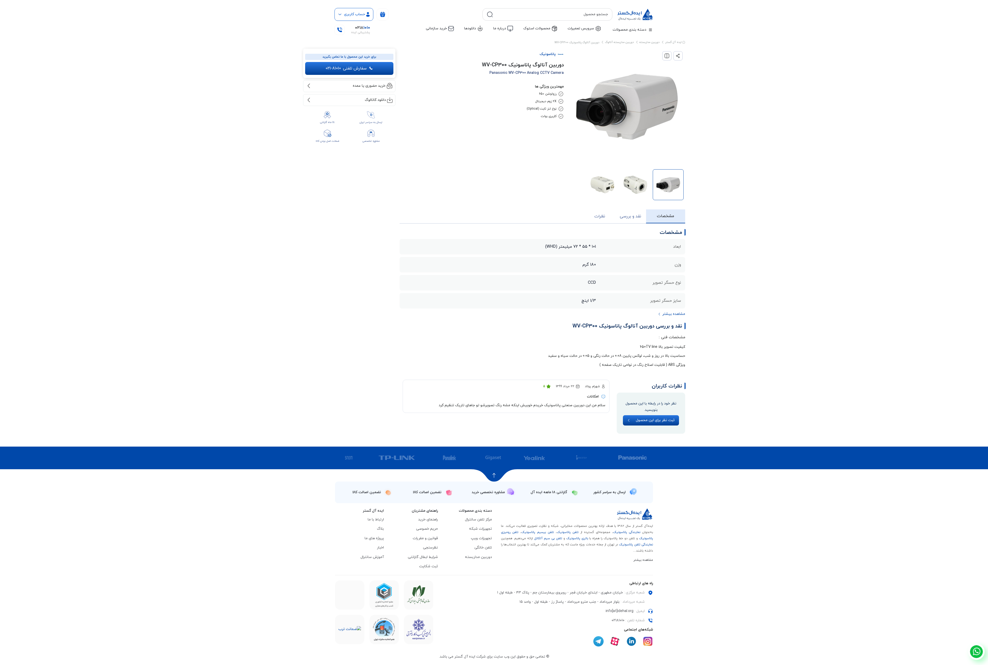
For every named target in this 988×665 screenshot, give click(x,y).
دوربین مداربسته (649, 42)
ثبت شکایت (428, 566)
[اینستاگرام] (648, 641)
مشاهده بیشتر (643, 560)
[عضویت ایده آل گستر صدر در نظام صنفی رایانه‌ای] (419, 595)
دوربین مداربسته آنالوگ (619, 42)
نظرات (599, 216)
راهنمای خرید (428, 519)
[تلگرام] (598, 641)
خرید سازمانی (436, 28)
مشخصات (665, 216)
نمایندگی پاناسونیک (626, 532)
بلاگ (380, 528)
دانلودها (470, 28)
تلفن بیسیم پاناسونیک (537, 532)
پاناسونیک (548, 54)
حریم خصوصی (427, 528)
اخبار (380, 547)
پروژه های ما (374, 538)
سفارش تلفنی (346, 68)
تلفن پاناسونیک (568, 532)
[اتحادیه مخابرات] (384, 629)
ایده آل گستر (673, 42)
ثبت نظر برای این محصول (655, 420)
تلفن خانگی (483, 547)
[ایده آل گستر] (635, 514)
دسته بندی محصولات (629, 29)
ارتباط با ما (376, 519)
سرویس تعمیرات (581, 28)
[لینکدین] (631, 641)
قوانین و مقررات (425, 538)
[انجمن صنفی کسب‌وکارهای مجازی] (419, 629)
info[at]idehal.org (619, 611)
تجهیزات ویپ (481, 538)
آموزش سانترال (372, 557)
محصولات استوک (536, 28)
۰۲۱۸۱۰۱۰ (618, 620)
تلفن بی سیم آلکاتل (548, 538)
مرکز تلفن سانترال (478, 519)
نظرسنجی (430, 547)
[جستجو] (490, 14)
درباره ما (499, 28)
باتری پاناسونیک (577, 538)
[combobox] (551, 14)
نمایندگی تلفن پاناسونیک (636, 545)
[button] (671, 314)
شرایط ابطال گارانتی (423, 557)
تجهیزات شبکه (480, 528)
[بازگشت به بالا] (494, 475)
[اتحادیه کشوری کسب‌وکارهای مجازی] (384, 595)
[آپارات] (615, 641)
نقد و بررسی (630, 216)
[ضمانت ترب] (349, 629)
